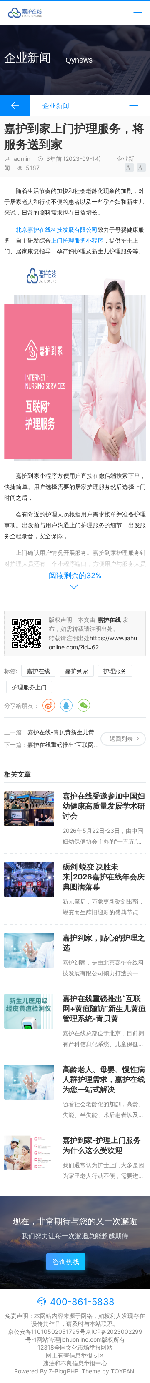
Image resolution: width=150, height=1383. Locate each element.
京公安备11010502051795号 (46, 1331)
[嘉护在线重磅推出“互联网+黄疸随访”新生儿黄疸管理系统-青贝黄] (29, 1011)
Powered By (31, 1371)
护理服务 (115, 670)
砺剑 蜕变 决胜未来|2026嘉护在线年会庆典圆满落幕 (103, 876)
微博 (48, 705)
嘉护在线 (38, 670)
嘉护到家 (76, 670)
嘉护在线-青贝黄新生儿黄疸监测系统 (75, 732)
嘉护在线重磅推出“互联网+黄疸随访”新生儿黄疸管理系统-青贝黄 (104, 1008)
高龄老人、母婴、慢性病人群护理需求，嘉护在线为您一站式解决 (103, 1079)
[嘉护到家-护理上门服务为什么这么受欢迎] (29, 1152)
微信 (84, 705)
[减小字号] (141, 167)
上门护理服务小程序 (77, 241)
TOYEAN (123, 1371)
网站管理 (48, 1339)
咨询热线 (65, 1262)
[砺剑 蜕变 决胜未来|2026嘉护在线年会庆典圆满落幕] (29, 879)
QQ (66, 705)
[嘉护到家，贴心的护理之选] (29, 950)
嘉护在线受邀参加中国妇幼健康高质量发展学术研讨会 (103, 806)
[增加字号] (129, 167)
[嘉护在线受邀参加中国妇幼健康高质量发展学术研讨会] (29, 808)
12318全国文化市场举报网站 (75, 1347)
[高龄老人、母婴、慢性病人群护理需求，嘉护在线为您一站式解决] (29, 1082)
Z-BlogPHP (63, 1371)
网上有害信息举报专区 (75, 1355)
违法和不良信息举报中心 (75, 1363)
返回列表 (121, 738)
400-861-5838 (82, 1301)
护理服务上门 (29, 687)
